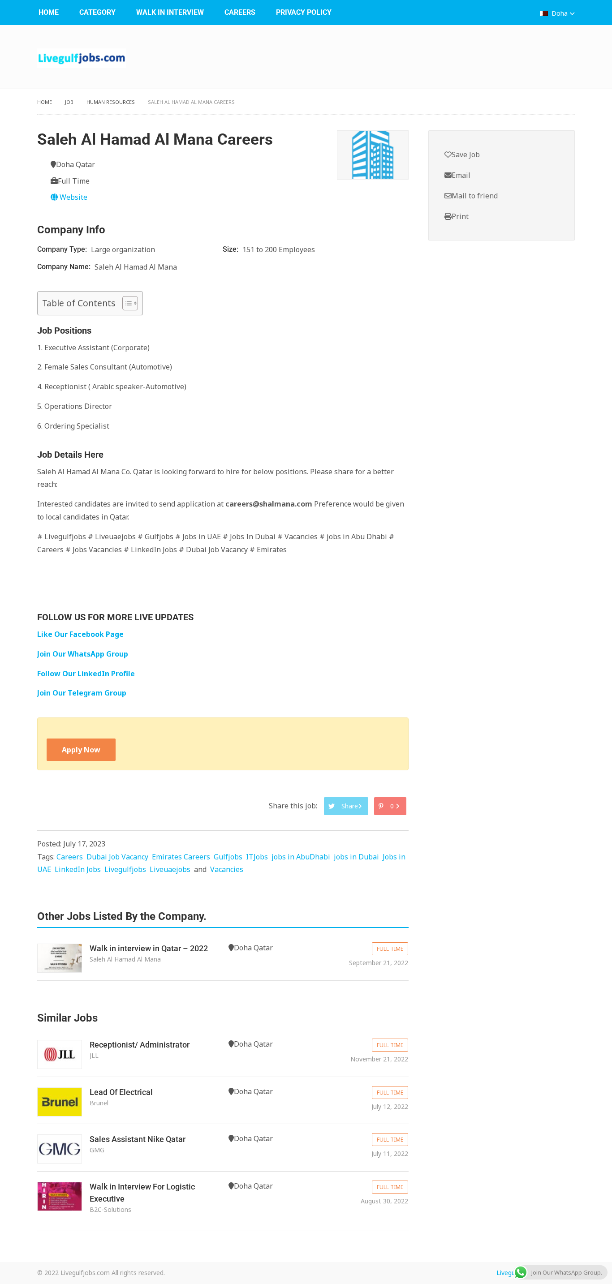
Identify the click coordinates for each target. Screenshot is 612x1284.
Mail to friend (475, 196)
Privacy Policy (304, 12)
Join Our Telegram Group (81, 693)
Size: (231, 249)
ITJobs (257, 857)
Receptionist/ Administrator (140, 1044)
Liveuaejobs (170, 869)
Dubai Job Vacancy (117, 857)
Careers (239, 12)
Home (49, 12)
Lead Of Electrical (121, 1092)
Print (460, 216)
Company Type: (63, 249)
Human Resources (110, 102)
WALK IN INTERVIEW (170, 12)
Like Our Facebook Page (80, 634)
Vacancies (226, 869)
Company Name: (64, 266)
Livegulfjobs (125, 869)
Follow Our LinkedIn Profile (86, 674)
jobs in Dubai (356, 857)
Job (69, 102)
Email (461, 175)
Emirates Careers (181, 857)
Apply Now (81, 750)
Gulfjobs (228, 857)
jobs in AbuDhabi (301, 857)
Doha (559, 13)
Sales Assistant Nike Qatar (137, 1139)
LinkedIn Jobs (78, 869)
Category (97, 12)
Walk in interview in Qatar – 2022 (149, 948)
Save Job (466, 154)
